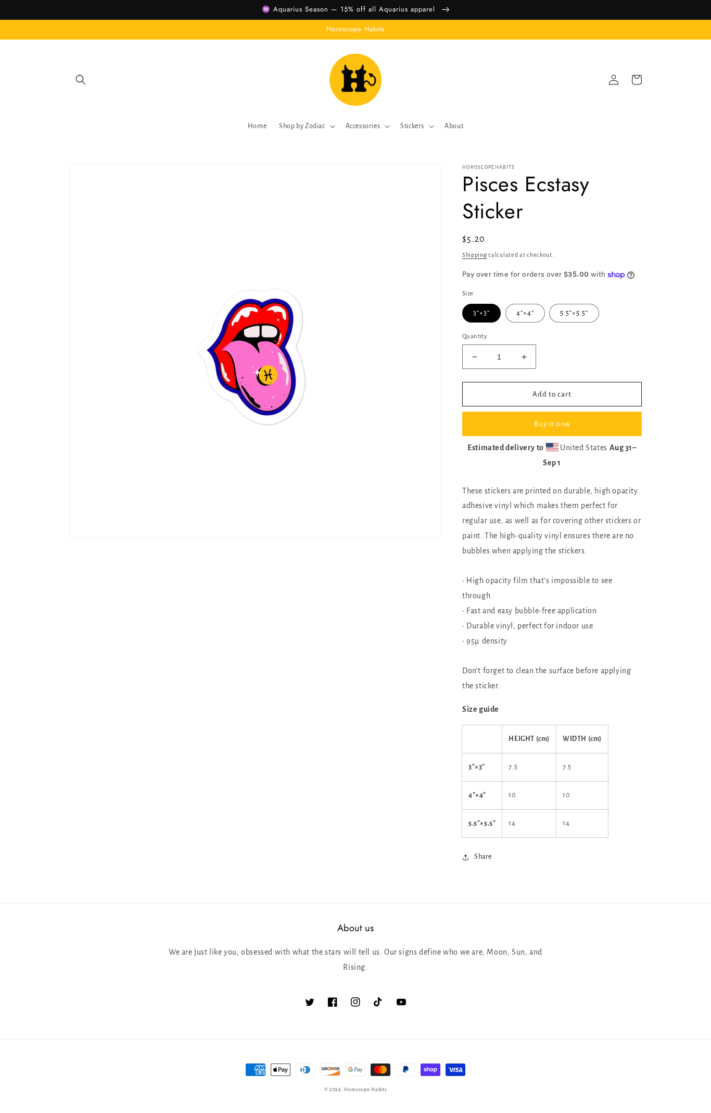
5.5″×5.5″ (574, 313)
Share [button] (483, 856)
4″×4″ (525, 313)
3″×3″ (481, 313)
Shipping (474, 255)
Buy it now (552, 424)
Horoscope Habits (365, 1089)
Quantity (474, 336)
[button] (80, 79)
